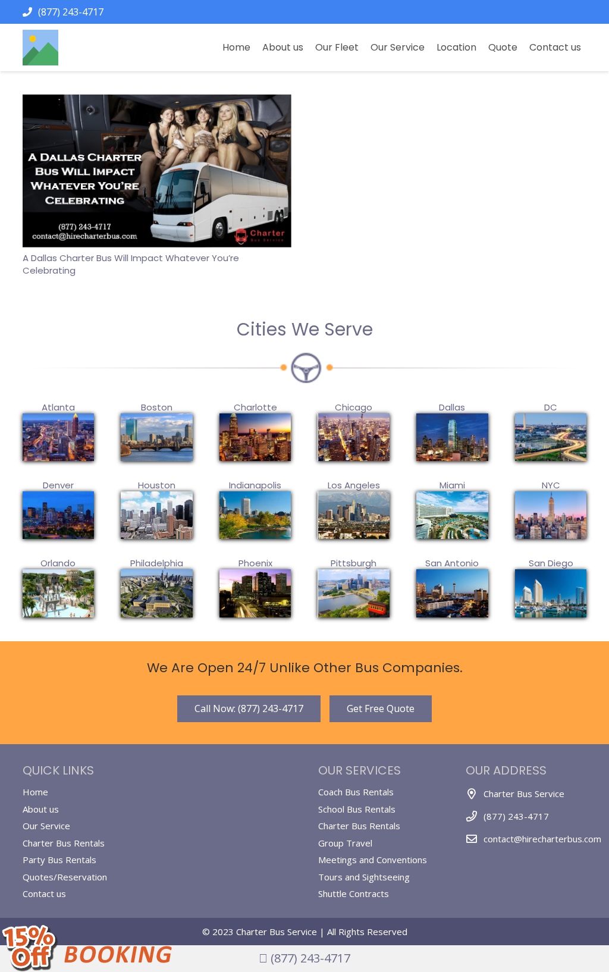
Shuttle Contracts (353, 893)
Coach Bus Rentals (356, 792)
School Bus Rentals (356, 809)
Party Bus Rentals (59, 860)
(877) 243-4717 (309, 958)
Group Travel (345, 843)
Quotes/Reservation (65, 877)
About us (41, 809)
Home (35, 792)
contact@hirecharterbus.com (542, 839)
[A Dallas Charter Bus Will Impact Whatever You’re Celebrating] (157, 102)
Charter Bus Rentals (64, 843)
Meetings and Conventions (372, 860)
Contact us (44, 893)
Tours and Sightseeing (364, 877)
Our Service (46, 826)
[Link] (40, 47)
